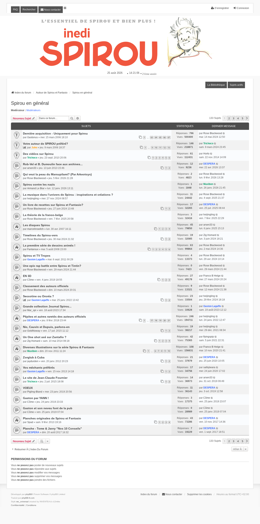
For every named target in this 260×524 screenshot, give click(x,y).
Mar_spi (31, 310)
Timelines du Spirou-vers (40, 235)
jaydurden (32, 361)
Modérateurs (33, 110)
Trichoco (208, 143)
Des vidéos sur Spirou (38, 153)
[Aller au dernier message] (224, 133)
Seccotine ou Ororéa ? (38, 296)
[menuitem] (50, 9)
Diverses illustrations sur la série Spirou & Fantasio (58, 347)
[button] (247, 118)
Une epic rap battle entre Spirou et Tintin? (52, 265)
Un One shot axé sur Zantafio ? (44, 337)
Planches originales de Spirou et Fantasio (52, 418)
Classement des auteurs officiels (45, 286)
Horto (206, 153)
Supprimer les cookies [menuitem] (199, 494)
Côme (30, 279)
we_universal (22, 501)
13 (169, 147)
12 (165, 147)
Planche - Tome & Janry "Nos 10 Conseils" (52, 428)
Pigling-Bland (34, 391)
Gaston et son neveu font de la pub (47, 408)
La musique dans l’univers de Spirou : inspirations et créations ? (68, 194)
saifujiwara (209, 367)
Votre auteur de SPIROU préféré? (45, 143)
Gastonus (32, 137)
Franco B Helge (212, 275)
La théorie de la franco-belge (43, 215)
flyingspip (208, 336)
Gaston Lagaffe (36, 259)
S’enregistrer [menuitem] (222, 8)
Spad (30, 422)
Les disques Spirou (36, 225)
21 (169, 320)
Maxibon (208, 184)
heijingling (33, 198)
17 (152, 320)
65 (160, 137)
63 (152, 137)
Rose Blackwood (212, 133)
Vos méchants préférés (39, 367)
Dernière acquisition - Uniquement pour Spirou (55, 133)
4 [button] (238, 118)
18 (156, 320)
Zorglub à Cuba (33, 357)
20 (165, 320)
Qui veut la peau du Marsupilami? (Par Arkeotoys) (57, 174)
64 (156, 137)
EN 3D (27, 276)
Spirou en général (30, 103)
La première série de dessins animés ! (49, 245)
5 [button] (242, 118)
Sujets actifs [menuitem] (236, 85)
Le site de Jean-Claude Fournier (45, 377)
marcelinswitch (35, 229)
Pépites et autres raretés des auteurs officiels (54, 316)
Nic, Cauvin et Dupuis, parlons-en (46, 327)
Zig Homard (209, 235)
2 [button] (229, 118)
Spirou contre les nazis (39, 184)
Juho (34, 147)
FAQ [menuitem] (15, 9)
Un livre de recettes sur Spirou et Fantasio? (53, 204)
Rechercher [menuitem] (29, 9)
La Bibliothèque (216, 85)
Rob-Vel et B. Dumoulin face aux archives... (53, 164)
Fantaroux (32, 249)
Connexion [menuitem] (243, 8)
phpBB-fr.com (28, 498)
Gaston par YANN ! (36, 398)
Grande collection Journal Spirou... (47, 306)
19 (160, 320)
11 (160, 147)
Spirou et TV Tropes (36, 255)
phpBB (28, 494)
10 (156, 147)
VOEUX (28, 387)
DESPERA (209, 163)
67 (169, 137)
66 (165, 137)
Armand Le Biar (35, 188)
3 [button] (233, 118)
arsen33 (31, 168)
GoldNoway (33, 330)
